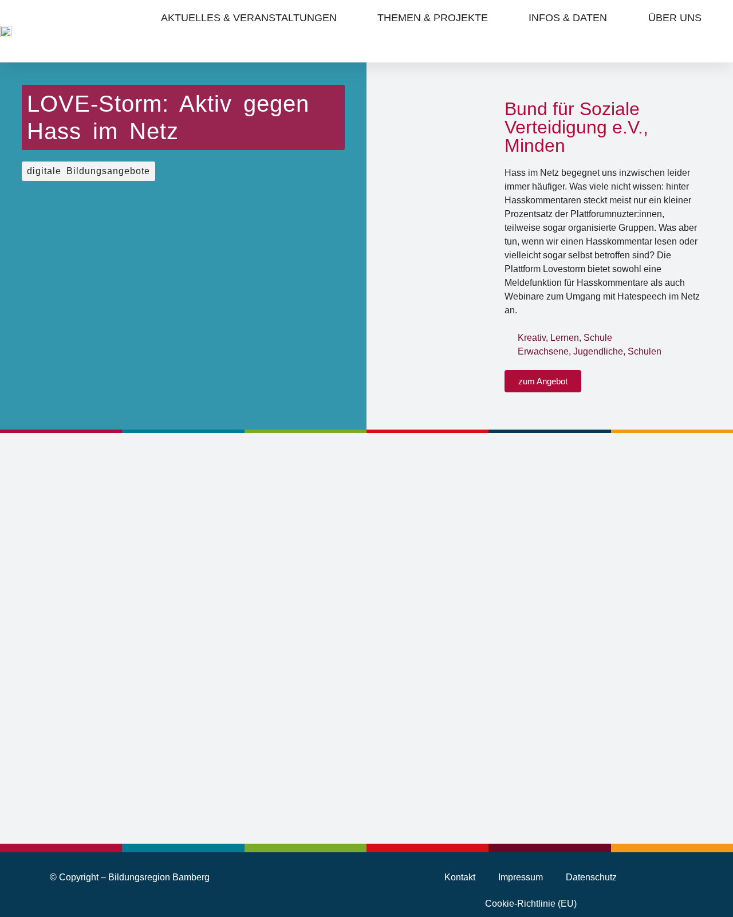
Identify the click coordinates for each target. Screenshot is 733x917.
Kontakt (459, 877)
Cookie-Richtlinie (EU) (531, 903)
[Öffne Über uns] (709, 17)
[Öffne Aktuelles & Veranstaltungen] (345, 17)
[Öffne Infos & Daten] (615, 17)
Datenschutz (591, 877)
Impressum (520, 877)
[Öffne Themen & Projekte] (496, 17)
